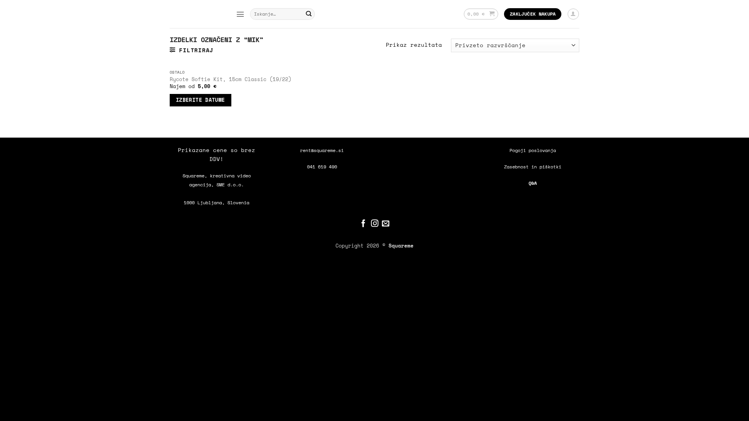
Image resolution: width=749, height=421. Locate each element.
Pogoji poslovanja (532, 150)
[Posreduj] (309, 14)
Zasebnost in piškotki (532, 166)
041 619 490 (322, 166)
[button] (240, 14)
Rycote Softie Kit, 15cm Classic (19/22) (230, 79)
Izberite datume (200, 100)
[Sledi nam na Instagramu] (374, 224)
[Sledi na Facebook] (363, 224)
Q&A (533, 183)
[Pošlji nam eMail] (385, 224)
